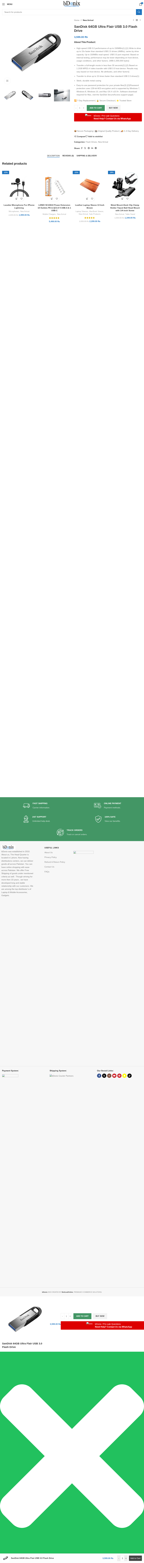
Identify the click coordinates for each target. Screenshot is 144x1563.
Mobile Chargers (49, 214)
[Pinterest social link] (89, 148)
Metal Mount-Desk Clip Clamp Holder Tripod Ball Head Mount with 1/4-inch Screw (125, 208)
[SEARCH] (139, 12)
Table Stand (130, 214)
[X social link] (85, 148)
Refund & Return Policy (54, 862)
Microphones (14, 211)
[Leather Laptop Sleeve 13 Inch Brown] (90, 185)
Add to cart (96, 108)
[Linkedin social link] (92, 148)
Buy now (113, 108)
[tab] (53, 156)
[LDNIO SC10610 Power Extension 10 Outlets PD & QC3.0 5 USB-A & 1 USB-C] (54, 185)
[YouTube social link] (114, 1076)
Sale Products (95, 214)
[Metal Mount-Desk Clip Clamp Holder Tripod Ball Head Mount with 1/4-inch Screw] (125, 185)
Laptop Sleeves (82, 211)
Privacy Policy (50, 857)
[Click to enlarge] (7, 81)
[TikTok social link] (129, 1076)
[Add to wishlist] (21, 198)
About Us (48, 852)
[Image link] (83, 956)
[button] (16, 198)
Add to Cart (135, 1558)
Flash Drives (91, 142)
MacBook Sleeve (96, 211)
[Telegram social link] (96, 148)
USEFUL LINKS (51, 848)
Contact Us (49, 867)
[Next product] (140, 20)
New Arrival (88, 20)
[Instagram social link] (109, 1076)
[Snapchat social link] (124, 1076)
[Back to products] (137, 20)
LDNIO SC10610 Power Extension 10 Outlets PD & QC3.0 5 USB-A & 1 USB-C (54, 208)
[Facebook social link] (81, 148)
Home (76, 20)
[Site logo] (72, 4)
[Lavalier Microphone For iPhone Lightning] (19, 185)
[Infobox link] (36, 805)
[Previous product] (133, 20)
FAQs (46, 872)
